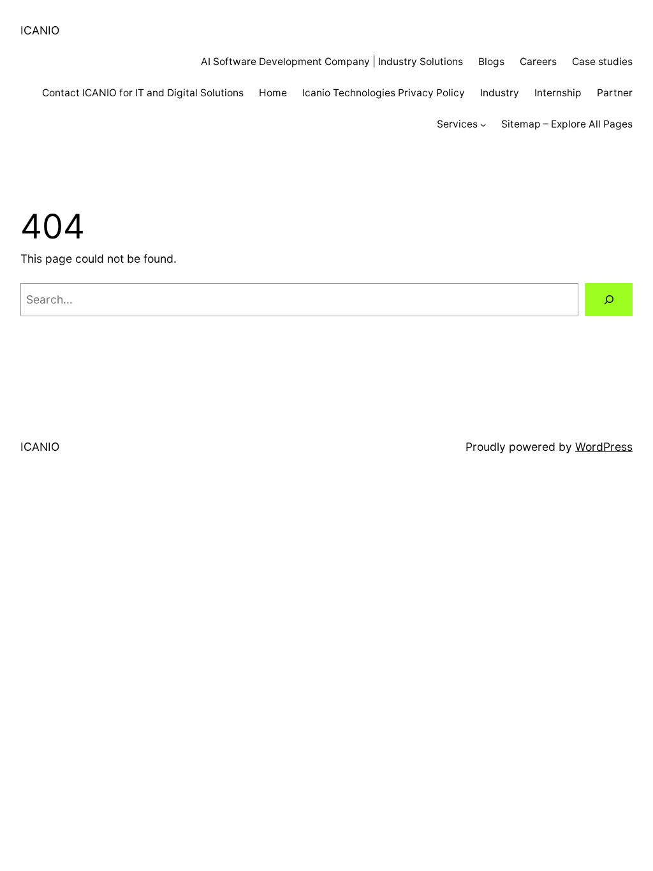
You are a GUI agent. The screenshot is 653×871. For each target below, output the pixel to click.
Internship (558, 93)
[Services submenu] (483, 124)
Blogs (491, 61)
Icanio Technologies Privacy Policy (383, 93)
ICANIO (39, 30)
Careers (538, 61)
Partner (615, 93)
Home (273, 93)
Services (457, 124)
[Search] (609, 299)
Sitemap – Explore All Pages (567, 124)
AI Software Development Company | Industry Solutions (332, 61)
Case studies (602, 61)
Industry (499, 93)
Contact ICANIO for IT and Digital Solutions (143, 93)
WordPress (604, 446)
